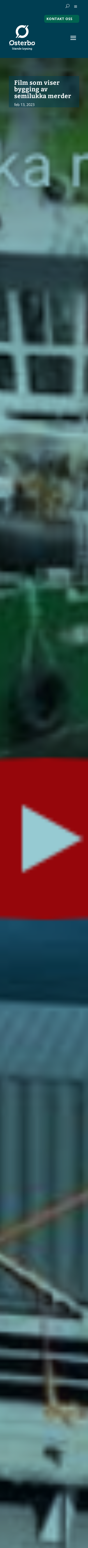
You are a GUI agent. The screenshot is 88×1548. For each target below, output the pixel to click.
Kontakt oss (59, 18)
